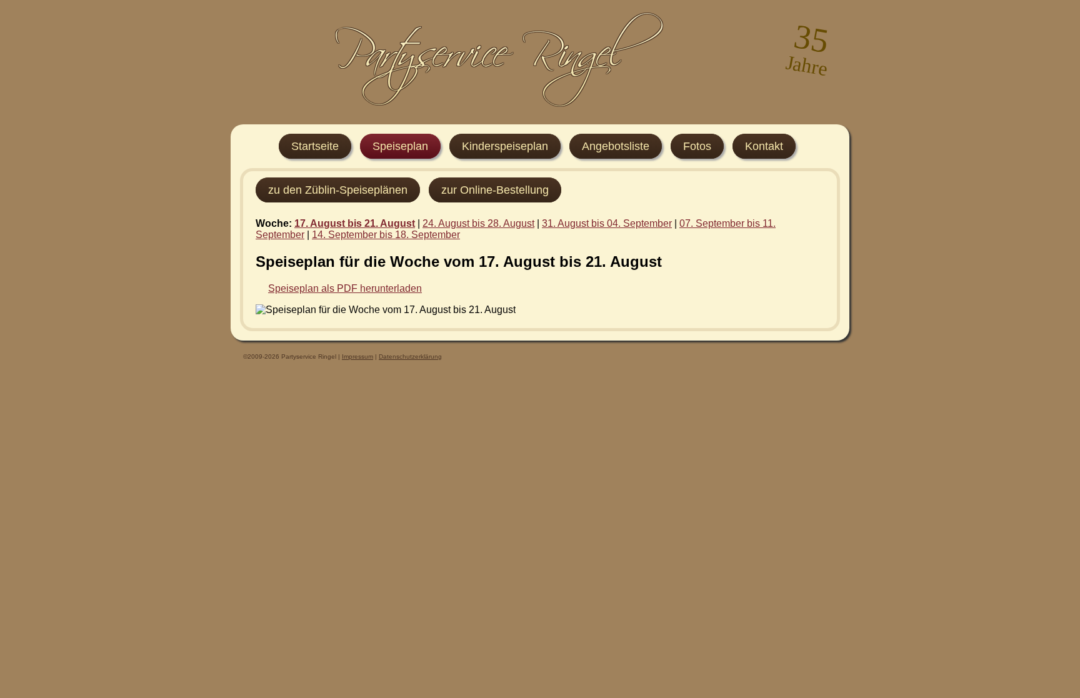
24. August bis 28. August (478, 223)
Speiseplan (400, 146)
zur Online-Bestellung (495, 190)
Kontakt (764, 146)
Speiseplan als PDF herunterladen (345, 288)
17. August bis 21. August (354, 223)
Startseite (315, 146)
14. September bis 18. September (386, 234)
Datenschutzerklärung (410, 356)
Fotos (697, 146)
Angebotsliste (615, 146)
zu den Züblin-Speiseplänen (338, 190)
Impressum (357, 356)
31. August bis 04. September (607, 223)
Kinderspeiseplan (505, 146)
